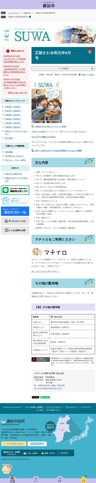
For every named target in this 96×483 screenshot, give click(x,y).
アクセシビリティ (71, 407)
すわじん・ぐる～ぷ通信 (15, 160)
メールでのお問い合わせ (13, 444)
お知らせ (15, 168)
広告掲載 (9, 152)
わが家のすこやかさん (14, 156)
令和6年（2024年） (13, 115)
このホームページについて (12, 407)
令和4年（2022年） (13, 123)
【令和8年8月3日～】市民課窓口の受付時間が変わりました (14, 72)
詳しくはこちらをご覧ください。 (45, 271)
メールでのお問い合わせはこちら (48, 388)
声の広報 (9, 138)
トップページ (13, 13)
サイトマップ (85, 407)
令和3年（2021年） (13, 127)
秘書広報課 (38, 377)
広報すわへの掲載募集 (15, 146)
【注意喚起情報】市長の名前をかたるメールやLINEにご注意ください (14, 85)
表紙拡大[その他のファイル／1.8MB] (50, 126)
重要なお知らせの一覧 (17, 93)
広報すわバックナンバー (15, 101)
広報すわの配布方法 (13, 174)
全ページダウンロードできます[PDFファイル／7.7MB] (58, 151)
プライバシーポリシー (54, 407)
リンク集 (39, 410)
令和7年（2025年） (13, 111)
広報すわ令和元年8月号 (18, 17)
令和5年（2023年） (13, 119)
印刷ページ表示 (88, 75)
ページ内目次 (63, 68)
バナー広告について (53, 410)
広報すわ (27, 13)
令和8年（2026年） (13, 107)
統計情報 (64, 453)
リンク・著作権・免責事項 (34, 407)
